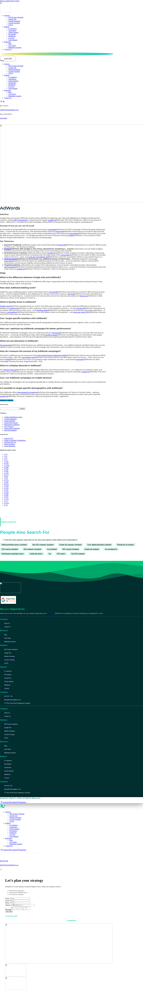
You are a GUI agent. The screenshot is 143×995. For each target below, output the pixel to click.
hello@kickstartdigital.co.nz (9, 865)
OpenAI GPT (8, 438)
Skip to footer (14, 1)
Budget (7, 249)
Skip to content (5, 1)
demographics (10, 267)
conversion (65, 255)
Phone (8, 903)
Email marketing (9, 421)
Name (7, 898)
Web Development (10, 430)
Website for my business (125, 544)
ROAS (8, 359)
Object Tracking (9, 444)
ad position (12, 312)
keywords (59, 231)
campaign (52, 229)
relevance (83, 296)
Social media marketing (12, 428)
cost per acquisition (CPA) (39, 257)
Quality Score (5, 306)
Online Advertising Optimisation (15, 440)
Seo (49, 553)
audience (52, 220)
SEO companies (20, 220)
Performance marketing (12, 425)
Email (7, 901)
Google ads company (91, 549)
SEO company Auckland (32, 549)
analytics (51, 253)
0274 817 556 (4, 861)
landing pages (43, 310)
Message (8, 909)
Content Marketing (10, 419)
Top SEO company (78, 553)
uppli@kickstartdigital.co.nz (9, 110)
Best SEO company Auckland (42, 544)
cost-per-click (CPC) (81, 312)
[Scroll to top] (1, 869)
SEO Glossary (9, 426)
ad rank (71, 294)
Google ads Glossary (11, 423)
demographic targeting (27, 392)
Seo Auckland (52, 549)
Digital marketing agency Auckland (14, 544)
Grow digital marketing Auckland (99, 544)
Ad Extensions (10, 259)
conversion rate (28, 357)
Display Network (11, 370)
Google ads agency (36, 553)
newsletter (51, 613)
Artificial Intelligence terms (13, 417)
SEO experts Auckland (10, 549)
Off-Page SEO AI (10, 442)
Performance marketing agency (13, 553)
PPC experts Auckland (70, 549)
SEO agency (61, 553)
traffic (71, 235)
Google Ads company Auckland (70, 544)
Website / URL (10, 905)
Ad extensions (6, 345)
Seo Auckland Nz (111, 549)
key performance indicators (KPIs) (52, 355)
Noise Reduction (9, 446)
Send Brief (3, 118)
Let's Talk (9, 911)
